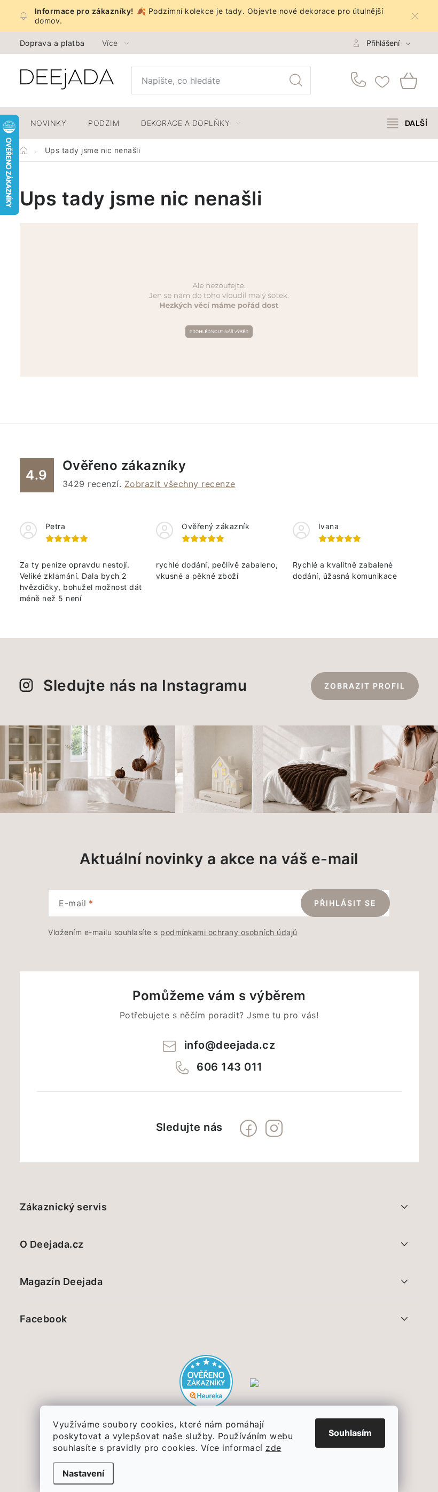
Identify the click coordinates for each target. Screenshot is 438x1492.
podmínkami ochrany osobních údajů (229, 932)
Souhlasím (350, 1432)
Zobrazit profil (364, 685)
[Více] (407, 123)
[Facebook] (248, 1128)
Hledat (296, 80)
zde (273, 1447)
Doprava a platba (52, 42)
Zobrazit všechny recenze (180, 483)
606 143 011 (360, 80)
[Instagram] (274, 1128)
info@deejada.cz (230, 1045)
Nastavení (83, 1473)
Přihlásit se (345, 902)
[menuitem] (48, 123)
